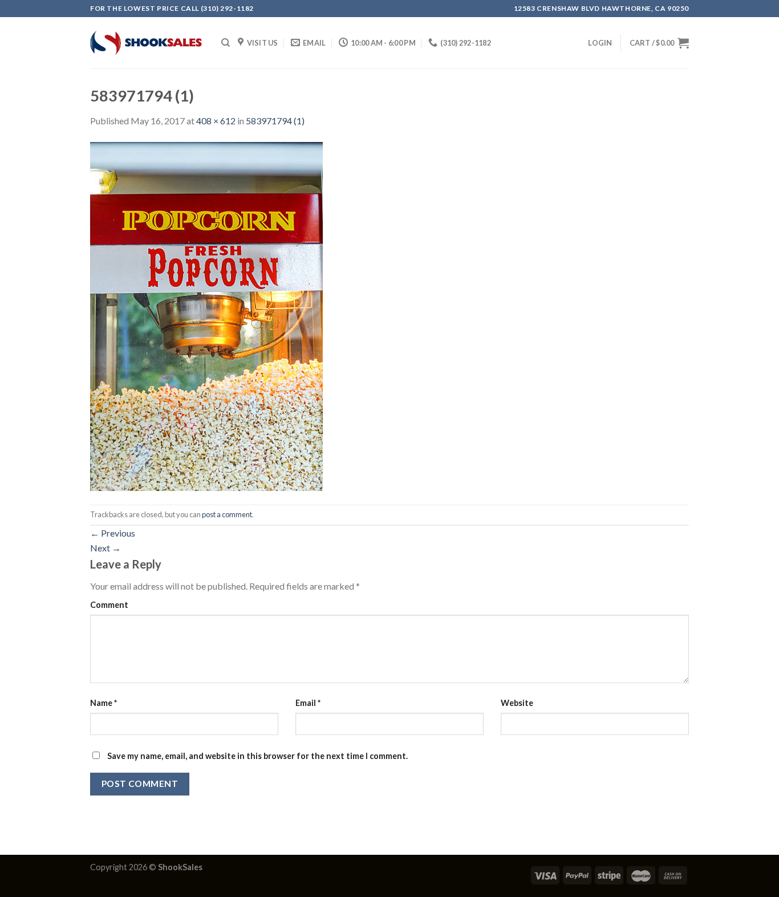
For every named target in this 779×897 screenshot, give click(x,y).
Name (103, 703)
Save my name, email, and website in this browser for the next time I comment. (257, 756)
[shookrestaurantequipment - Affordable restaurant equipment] (147, 42)
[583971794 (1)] (206, 315)
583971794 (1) (275, 120)
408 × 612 (216, 120)
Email (307, 703)
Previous (112, 532)
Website (517, 703)
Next (105, 547)
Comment (109, 605)
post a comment (227, 514)
